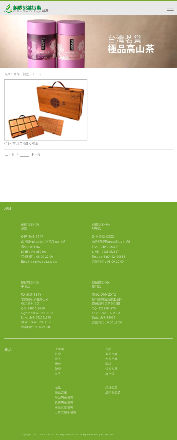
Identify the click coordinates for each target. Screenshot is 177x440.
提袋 (58, 354)
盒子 (58, 359)
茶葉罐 (59, 349)
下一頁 (35, 154)
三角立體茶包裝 (65, 412)
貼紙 (58, 387)
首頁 (7, 74)
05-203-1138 (31, 294)
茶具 (58, 373)
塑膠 (58, 369)
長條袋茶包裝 (64, 402)
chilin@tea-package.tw (43, 261)
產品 (17, 74)
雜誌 (108, 364)
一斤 (38, 74)
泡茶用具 (111, 359)
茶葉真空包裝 (64, 407)
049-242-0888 (103, 236)
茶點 (108, 349)
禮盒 (26, 74)
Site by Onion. (107, 435)
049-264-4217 (32, 236)
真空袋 (109, 373)
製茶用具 (111, 354)
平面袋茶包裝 (64, 397)
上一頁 (9, 154)
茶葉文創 (61, 392)
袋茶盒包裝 (112, 392)
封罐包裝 (111, 387)
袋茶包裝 (111, 369)
